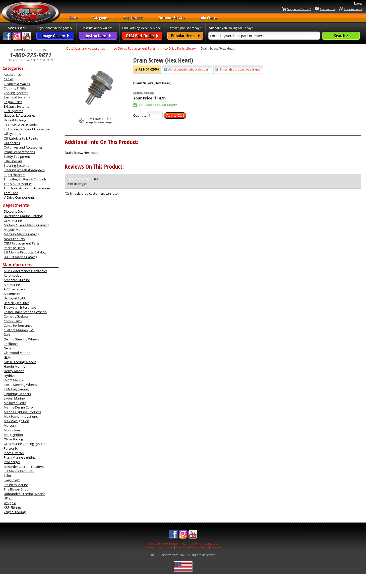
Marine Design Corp (18, 407)
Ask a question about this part (188, 69)
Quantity (139, 115)
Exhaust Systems (16, 106)
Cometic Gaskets (16, 316)
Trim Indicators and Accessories (27, 188)
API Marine (12, 285)
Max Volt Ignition (16, 421)
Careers (150, 547)
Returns (186, 543)
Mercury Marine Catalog (21, 234)
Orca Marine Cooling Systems (25, 444)
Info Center (208, 17)
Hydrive (9, 376)
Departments (133, 17)
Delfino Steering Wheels (21, 339)
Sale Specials (13, 161)
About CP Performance (163, 543)
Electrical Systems (17, 97)
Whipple (10, 503)
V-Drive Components (19, 197)
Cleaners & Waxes (17, 84)
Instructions (165, 547)
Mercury (10, 425)
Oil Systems (12, 134)
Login (358, 3)
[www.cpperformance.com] (31, 13)
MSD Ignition (13, 435)
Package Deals (14, 248)
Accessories (12, 75)
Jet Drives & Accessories (21, 125)
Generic (9, 348)
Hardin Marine (14, 366)
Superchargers (14, 175)
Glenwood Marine (17, 353)
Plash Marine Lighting (20, 457)
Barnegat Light (14, 298)
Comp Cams (13, 321)
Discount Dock (14, 211)
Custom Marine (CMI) (19, 330)
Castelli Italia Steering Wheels (25, 312)
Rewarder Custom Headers (24, 467)
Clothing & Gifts (15, 88)
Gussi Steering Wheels (20, 362)
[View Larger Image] (99, 89)
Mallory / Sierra (15, 403)
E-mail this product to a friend (240, 69)
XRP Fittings (12, 507)
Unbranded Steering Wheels (24, 494)
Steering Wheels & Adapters (24, 170)
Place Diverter (14, 453)
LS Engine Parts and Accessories (27, 129)
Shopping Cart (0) (299, 9)
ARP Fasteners (14, 289)
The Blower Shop (16, 489)
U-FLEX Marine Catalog (20, 257)
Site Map (181, 547)
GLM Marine (13, 221)
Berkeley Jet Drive (16, 303)
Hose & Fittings (15, 120)
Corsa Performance (18, 326)
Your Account (353, 9)
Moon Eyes (12, 430)
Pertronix (11, 448)
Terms (198, 543)
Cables (8, 79)
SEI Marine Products (19, 471)
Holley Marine (14, 371)
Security (216, 547)
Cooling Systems (16, 93)
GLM (7, 357)
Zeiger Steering (15, 512)
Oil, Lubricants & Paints (21, 138)
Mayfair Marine (15, 230)
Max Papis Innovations (21, 416)
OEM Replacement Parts (22, 243)
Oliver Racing (13, 439)
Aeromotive (12, 275)
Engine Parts (13, 102)
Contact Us (327, 9)
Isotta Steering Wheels (20, 385)
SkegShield (12, 480)
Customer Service (171, 17)
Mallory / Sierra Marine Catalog (26, 225)
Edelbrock (11, 344)
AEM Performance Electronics (25, 271)
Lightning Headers (17, 394)
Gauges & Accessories (19, 115)
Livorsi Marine (14, 398)
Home (72, 17)
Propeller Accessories (19, 152)
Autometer (12, 294)
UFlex (8, 498)
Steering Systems (16, 165)
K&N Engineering (16, 389)
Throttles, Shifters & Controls (25, 179)
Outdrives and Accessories (23, 147)
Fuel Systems (13, 111)
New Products (14, 239)
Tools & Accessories (18, 184)
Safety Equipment (17, 157)
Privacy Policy (199, 547)
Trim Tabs (11, 193)
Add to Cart (175, 115)
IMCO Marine (13, 380)
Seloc (7, 476)
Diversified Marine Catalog (23, 216)
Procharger (12, 462)
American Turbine (17, 280)
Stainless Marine (16, 485)
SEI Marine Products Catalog (25, 252)
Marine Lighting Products (22, 412)
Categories (100, 17)
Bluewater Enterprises (20, 307)
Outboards (12, 143)
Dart (7, 334)
